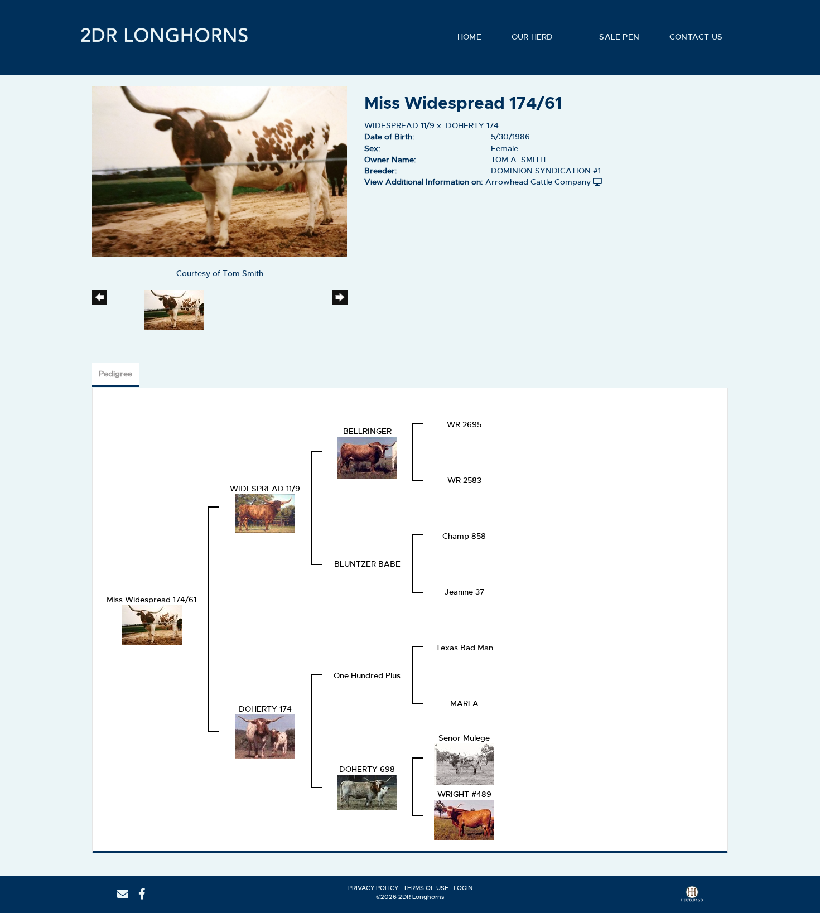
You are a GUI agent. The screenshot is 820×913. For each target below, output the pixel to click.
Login (463, 888)
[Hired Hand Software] (692, 898)
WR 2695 (464, 424)
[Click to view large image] (219, 170)
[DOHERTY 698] (367, 791)
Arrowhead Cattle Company (538, 182)
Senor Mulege (464, 738)
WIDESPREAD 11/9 (399, 125)
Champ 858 (464, 536)
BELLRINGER (367, 431)
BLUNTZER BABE (367, 564)
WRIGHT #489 (464, 794)
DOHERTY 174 (472, 125)
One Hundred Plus (367, 675)
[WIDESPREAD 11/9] (265, 512)
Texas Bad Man (464, 648)
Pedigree (115, 374)
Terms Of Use (425, 888)
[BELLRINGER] (367, 456)
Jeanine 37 (464, 592)
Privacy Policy (373, 888)
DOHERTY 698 (367, 769)
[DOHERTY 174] (265, 735)
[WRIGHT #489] (464, 819)
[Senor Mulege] (464, 763)
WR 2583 (464, 480)
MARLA (464, 703)
